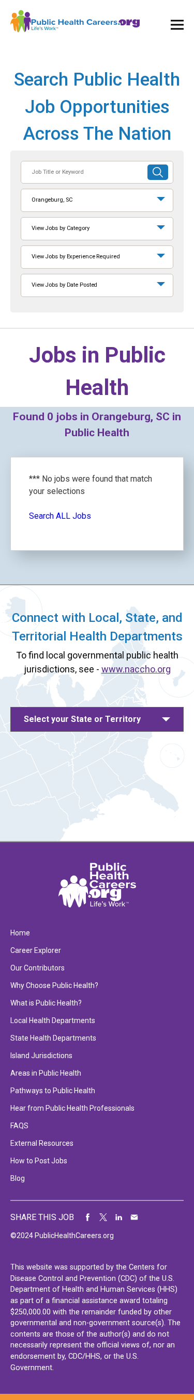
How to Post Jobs (38, 1161)
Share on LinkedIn (119, 1217)
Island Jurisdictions (41, 1055)
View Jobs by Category (60, 228)
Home (20, 933)
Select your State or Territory (82, 719)
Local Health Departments (52, 1020)
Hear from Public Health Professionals (72, 1108)
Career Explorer (35, 950)
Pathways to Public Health (52, 1090)
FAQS (19, 1126)
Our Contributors (37, 968)
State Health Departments (53, 1038)
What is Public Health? (46, 1003)
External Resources (41, 1143)
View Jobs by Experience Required (76, 256)
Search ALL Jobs (60, 516)
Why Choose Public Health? (54, 985)
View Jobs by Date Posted (64, 285)
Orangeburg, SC (52, 199)
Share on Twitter (103, 1217)
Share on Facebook (88, 1217)
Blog (17, 1178)
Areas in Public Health (45, 1073)
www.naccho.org (136, 669)
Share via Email (134, 1217)
